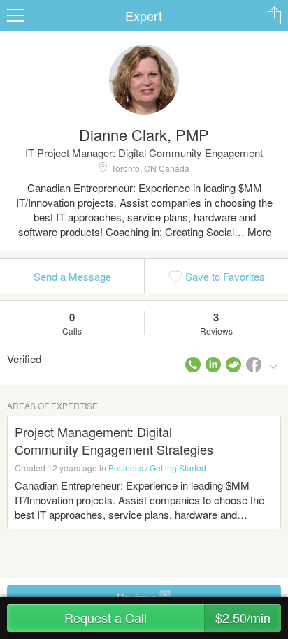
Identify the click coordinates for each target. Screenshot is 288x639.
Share (274, 15)
